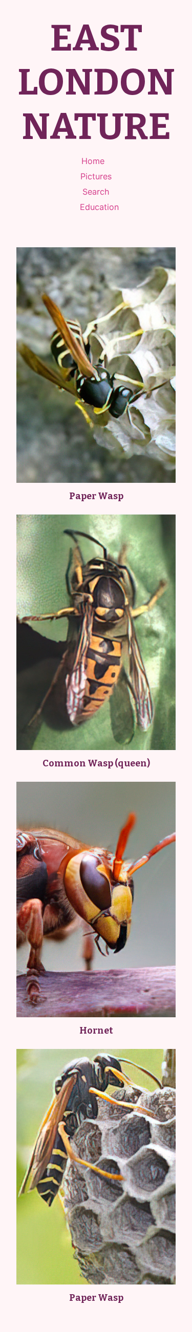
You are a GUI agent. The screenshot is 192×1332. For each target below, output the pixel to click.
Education (99, 207)
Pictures (96, 176)
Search (96, 191)
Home (92, 161)
